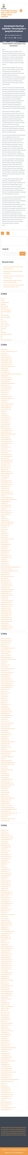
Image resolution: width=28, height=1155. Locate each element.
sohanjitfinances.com (6, 584)
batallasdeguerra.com (6, 712)
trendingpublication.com (7, 601)
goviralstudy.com (5, 792)
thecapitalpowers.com (6, 591)
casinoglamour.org (5, 815)
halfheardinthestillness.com (8, 762)
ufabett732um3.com (6, 999)
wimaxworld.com (5, 727)
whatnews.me (4, 1010)
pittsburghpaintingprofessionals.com (10, 567)
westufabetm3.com (6, 625)
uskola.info (4, 1001)
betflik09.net (4, 864)
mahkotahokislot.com (6, 492)
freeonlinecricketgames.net (8, 729)
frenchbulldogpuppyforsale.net (9, 809)
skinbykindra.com (5, 1087)
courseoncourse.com (6, 364)
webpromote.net (5, 744)
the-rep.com (4, 691)
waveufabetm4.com (6, 969)
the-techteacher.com (6, 1070)
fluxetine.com (4, 768)
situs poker (23, 1135)
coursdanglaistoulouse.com (8, 648)
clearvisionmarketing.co (7, 1006)
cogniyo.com (4, 548)
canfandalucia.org (5, 1055)
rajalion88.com (5, 843)
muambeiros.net (5, 736)
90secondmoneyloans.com (8, 914)
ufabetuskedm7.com (6, 616)
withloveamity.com (6, 884)
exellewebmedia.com (6, 387)
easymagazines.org (6, 550)
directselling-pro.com (6, 1096)
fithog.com (4, 749)
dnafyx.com (4, 879)
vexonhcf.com (4, 667)
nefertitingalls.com (6, 854)
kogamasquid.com (5, 811)
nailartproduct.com (6, 909)
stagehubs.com (5, 830)
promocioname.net (6, 725)
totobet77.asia (4, 597)
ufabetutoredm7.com (6, 619)
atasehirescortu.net (6, 471)
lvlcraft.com (4, 913)
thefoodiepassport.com (7, 783)
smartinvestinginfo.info (7, 991)
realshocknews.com (6, 507)
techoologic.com (5, 1046)
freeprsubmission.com (6, 1031)
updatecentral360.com (7, 524)
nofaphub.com (4, 853)
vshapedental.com (5, 1053)
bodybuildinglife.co (5, 501)
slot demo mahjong (6, 312)
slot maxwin (10, 1131)
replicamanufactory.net (7, 948)
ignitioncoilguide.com (6, 1102)
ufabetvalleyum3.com (6, 621)
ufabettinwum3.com (6, 610)
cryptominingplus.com (6, 430)
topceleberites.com (6, 956)
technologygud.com (6, 505)
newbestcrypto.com (6, 419)
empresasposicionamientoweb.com (10, 1079)
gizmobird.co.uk (5, 644)
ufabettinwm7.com (6, 608)
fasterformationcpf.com (7, 404)
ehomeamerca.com (6, 898)
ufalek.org (3, 496)
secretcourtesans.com (6, 836)
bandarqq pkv (16, 1133)
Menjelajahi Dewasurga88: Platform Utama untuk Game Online (12, 281)
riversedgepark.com (6, 847)
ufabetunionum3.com (6, 959)
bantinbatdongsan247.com (8, 366)
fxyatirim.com (4, 888)
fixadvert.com (4, 661)
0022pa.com (4, 699)
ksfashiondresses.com (6, 513)
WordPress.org (19, 1152)
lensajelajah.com (5, 862)
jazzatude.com (4, 697)
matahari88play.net (6, 439)
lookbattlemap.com (6, 408)
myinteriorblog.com (6, 1034)
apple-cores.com (5, 796)
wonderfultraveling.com (7, 723)
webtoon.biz (4, 449)
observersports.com (6, 428)
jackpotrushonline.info (6, 379)
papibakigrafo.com (5, 787)
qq (1, 313)
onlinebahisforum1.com (7, 838)
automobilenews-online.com (8, 1072)
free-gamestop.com (6, 389)
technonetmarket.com (6, 995)
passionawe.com (5, 565)
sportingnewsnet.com (6, 454)
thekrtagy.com (4, 1063)
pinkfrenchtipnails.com (6, 462)
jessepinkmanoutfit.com (7, 398)
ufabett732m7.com (6, 1025)
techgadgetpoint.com (6, 481)
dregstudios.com (5, 714)
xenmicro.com (4, 868)
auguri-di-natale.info (6, 652)
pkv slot (3, 298)
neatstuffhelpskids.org (7, 715)
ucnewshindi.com (5, 381)
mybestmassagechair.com (7, 764)
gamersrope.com (5, 385)
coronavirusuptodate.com (7, 931)
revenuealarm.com (6, 1098)
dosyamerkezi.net (5, 676)
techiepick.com (4, 1038)
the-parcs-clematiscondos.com (9, 351)
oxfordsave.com (5, 421)
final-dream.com (5, 1012)
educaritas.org (4, 860)
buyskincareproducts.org (7, 807)
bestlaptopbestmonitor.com (8, 751)
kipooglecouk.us (5, 777)
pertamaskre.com (5, 372)
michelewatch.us (5, 654)
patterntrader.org (5, 514)
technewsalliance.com (6, 993)
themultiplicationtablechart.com (9, 813)
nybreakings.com (5, 1059)
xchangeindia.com (5, 1064)
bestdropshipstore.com (7, 903)
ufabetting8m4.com (6, 958)
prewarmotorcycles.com (7, 672)
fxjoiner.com (4, 1085)
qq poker (12, 1135)
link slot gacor (4, 308)
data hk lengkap (5, 315)
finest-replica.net (5, 1014)
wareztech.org (4, 394)
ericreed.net (4, 766)
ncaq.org (3, 866)
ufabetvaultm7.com (6, 963)
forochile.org (4, 719)
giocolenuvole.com (6, 881)
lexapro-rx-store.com (6, 805)
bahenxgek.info (5, 370)
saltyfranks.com (5, 693)
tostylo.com (4, 413)
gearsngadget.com (5, 937)
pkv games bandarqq (6, 334)
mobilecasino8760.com (7, 770)
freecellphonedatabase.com (8, 383)
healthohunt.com (5, 988)
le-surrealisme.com (6, 678)
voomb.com (4, 479)
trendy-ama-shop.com (7, 1023)
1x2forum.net (4, 832)
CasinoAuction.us (5, 775)
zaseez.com (4, 849)
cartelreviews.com (5, 905)
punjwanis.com (5, 349)
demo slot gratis (5, 325)
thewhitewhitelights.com (7, 757)
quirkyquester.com (5, 574)
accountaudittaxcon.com (7, 539)
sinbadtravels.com (5, 391)
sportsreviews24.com (6, 484)
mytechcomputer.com (6, 1104)
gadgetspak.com (5, 935)
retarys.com (4, 402)
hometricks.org (5, 554)
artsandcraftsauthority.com (8, 1108)
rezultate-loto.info (6, 950)
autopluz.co (4, 663)
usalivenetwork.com (6, 378)
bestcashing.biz (5, 730)
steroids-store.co (5, 745)
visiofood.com (4, 1027)
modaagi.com (4, 706)
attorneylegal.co (5, 477)
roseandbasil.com (5, 755)
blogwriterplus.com (6, 357)
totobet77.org (4, 599)
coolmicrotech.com (6, 1066)
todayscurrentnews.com (7, 595)
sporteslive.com (5, 458)
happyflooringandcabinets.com (9, 499)
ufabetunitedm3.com (6, 612)
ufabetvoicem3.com (6, 967)
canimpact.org (4, 790)
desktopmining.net (5, 802)
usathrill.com (4, 1051)
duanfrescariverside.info (7, 980)
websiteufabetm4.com (7, 973)
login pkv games (5, 302)
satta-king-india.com (6, 922)
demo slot (3, 321)
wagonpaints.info (5, 1003)
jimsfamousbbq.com (6, 639)
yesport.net (4, 411)
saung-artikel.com (5, 424)
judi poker (3, 304)
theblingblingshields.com (7, 460)
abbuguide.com (5, 890)
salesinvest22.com (5, 1019)
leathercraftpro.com (6, 556)
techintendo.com (5, 899)
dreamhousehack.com (6, 1068)
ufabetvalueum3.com (6, 961)
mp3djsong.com (5, 646)
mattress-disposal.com (7, 498)
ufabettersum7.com (6, 606)
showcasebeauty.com (6, 680)
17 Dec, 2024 (10, 38)
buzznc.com (4, 1083)
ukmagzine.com (5, 393)
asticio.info (4, 531)
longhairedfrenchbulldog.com (8, 434)
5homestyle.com (5, 820)
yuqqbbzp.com (4, 928)
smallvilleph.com (5, 708)
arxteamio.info (5, 535)
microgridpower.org (6, 558)
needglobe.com (5, 561)
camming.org (4, 841)
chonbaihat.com (5, 740)
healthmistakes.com (6, 511)
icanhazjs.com (4, 789)
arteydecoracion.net (6, 747)
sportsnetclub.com (6, 417)
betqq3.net (3, 772)
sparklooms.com (5, 588)
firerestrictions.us (5, 732)
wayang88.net (4, 971)
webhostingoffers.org (6, 894)
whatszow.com (5, 896)
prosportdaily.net (5, 1018)
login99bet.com (5, 834)
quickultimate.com (5, 573)
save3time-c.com (5, 665)
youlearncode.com (5, 886)
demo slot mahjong (6, 310)
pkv (2, 330)
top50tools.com (5, 689)
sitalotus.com (4, 518)
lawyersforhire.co (5, 436)
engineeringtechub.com (7, 473)
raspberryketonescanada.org (8, 1048)
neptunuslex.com (5, 650)
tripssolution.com (5, 920)
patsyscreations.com (6, 856)
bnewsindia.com (5, 1036)
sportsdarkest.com (6, 447)
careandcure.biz (5, 546)
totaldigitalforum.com (6, 1076)
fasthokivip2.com (5, 426)
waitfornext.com (5, 1004)
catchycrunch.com (5, 851)
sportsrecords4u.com (6, 954)
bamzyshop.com (5, 1040)
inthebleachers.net (5, 804)
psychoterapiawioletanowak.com (9, 571)
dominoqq (3, 328)
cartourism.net (5, 794)
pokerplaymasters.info (7, 363)
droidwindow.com (5, 1029)
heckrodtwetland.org (6, 760)
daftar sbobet (4, 306)
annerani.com (4, 695)
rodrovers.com (5, 918)
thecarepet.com (5, 355)
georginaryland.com (6, 753)
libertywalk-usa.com (6, 640)
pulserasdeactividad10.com (8, 798)
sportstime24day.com (6, 456)
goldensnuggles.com (6, 406)
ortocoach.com (5, 563)
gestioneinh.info (5, 1016)
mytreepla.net (4, 944)
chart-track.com (5, 721)
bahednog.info (4, 368)
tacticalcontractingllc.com (7, 589)
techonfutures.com (6, 1044)
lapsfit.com (4, 941)
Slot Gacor (19, 38)
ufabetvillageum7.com (6, 965)
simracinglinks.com (6, 674)
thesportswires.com (6, 451)
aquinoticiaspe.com (6, 432)
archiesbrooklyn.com (6, 734)
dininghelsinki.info (5, 978)
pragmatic (3, 332)
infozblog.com (4, 738)
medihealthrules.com (6, 1049)
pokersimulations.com (6, 946)
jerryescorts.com (5, 475)
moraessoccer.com (6, 717)
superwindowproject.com (7, 785)
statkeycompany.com (6, 684)
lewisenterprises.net (6, 873)
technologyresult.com (6, 892)
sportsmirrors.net (5, 468)
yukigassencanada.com (7, 924)
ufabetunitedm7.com (6, 614)
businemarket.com (5, 438)
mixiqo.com (4, 559)
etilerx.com (4, 982)
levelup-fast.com (5, 943)
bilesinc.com (4, 702)
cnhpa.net (3, 516)
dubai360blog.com (5, 486)
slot (2, 319)
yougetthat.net (5, 415)
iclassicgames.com (5, 423)
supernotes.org (5, 520)
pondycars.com (5, 1042)
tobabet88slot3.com (6, 593)
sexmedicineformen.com (7, 576)
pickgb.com (4, 509)
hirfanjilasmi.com (5, 552)
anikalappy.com (5, 976)
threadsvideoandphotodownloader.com (11, 374)
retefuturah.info (5, 989)
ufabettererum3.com (6, 603)
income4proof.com (6, 858)
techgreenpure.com (6, 901)
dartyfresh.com (5, 871)
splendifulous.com (5, 952)
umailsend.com (5, 400)
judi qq (2, 300)
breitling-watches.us (6, 657)
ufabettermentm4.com (7, 604)
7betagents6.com (5, 929)
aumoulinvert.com (5, 781)
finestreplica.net (5, 984)
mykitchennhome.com (6, 779)
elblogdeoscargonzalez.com (8, 742)
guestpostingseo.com (6, 359)
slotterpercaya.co (5, 580)
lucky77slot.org (5, 488)
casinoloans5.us (5, 774)
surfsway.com (4, 907)
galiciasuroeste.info (6, 710)
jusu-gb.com (4, 353)
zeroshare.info (4, 700)
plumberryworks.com (6, 569)
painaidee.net (4, 445)
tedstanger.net (4, 997)
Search (5, 249)
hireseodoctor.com (6, 939)
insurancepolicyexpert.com (8, 682)
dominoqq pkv (10, 1127)
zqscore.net (4, 528)
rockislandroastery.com (7, 1094)
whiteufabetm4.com (6, 974)
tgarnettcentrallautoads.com (8, 659)
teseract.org (4, 1021)
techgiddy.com (4, 376)
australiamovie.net (6, 642)
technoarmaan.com (6, 1078)
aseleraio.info (4, 529)
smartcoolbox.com (6, 582)
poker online (4, 327)
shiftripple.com (5, 578)
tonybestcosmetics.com (7, 1081)
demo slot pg (4, 323)
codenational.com (5, 1091)
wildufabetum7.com (6, 629)
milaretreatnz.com (5, 704)
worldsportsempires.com (7, 522)
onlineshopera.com (6, 869)
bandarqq (3, 1127)
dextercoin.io (4, 817)
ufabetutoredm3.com (6, 618)
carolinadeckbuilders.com (7, 685)
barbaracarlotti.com (6, 800)
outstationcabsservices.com (8, 1061)
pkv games (3, 1129)
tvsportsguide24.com (6, 483)
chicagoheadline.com (6, 839)
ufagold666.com (5, 1033)
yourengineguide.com (6, 1057)
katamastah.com (5, 526)
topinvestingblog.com (6, 687)
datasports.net (5, 469)
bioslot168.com (5, 1106)
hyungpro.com (4, 453)
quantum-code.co (5, 1008)
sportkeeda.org (5, 543)
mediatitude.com (5, 670)
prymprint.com (5, 541)
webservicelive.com (6, 1109)
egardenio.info (4, 533)
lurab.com (3, 1100)
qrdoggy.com (4, 503)
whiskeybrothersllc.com (7, 627)
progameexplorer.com (6, 1093)
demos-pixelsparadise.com (8, 669)
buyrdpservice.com (6, 409)
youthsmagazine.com (6, 443)
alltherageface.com (6, 1089)
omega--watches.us (6, 655)
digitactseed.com (5, 911)
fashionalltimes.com (6, 1074)
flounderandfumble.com (7, 986)
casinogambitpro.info (6, 361)
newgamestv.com (5, 464)
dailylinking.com (5, 877)
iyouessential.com (5, 883)
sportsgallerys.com (6, 466)
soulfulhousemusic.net (7, 586)
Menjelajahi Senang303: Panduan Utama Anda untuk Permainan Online (13, 286)
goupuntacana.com (6, 845)
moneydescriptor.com (6, 441)
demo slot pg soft (5, 317)
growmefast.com (5, 490)
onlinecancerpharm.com (7, 494)
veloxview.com (5, 623)
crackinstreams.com (6, 933)
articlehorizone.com (6, 926)
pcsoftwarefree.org (6, 875)
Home (4, 42)
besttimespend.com (6, 544)
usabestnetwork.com (6, 396)
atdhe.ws (3, 759)
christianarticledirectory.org (8, 818)
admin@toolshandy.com (15, 35)
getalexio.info (4, 537)
